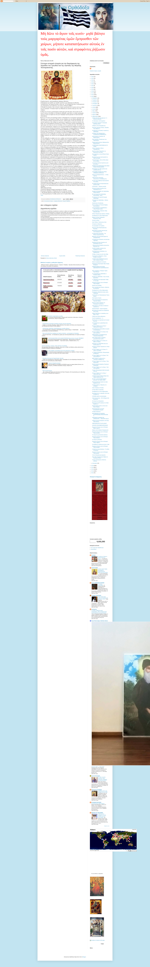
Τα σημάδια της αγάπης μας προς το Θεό (100, 444)
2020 (92, 87)
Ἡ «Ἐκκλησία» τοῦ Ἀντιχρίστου (98, 120)
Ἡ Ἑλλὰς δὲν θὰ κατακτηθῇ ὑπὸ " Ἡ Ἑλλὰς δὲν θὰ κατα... (99, 119)
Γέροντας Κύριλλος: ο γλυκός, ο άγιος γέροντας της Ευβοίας (54, 345)
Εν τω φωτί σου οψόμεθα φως (97, 547)
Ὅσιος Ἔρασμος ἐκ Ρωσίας (98, 387)
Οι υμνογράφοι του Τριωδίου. (98, 225)
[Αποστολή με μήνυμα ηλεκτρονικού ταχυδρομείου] (66, 199)
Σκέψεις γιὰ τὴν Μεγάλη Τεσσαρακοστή (100, 430)
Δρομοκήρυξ (93, 549)
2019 (92, 89)
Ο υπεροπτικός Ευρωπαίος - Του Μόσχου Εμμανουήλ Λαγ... (99, 234)
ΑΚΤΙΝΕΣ (93, 555)
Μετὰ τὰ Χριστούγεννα (47, 370)
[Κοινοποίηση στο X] (69, 199)
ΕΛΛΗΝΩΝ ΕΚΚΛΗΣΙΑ (96, 802)
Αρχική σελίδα (62, 255)
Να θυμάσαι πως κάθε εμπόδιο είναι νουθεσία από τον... (99, 169)
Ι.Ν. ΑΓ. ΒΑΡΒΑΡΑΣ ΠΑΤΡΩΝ (97, 582)
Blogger (84, 956)
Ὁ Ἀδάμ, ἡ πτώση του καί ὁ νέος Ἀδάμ (100, 254)
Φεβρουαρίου (95, 116)
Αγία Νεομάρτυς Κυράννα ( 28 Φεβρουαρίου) (98, 137)
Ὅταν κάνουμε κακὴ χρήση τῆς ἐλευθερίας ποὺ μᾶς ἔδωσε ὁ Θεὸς (103, 597)
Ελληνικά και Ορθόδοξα (65, 7)
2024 (92, 80)
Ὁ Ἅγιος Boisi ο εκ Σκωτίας (98, 389)
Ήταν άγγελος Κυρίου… (97, 298)
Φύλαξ (104, 509)
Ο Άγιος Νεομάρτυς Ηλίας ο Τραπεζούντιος (98, 149)
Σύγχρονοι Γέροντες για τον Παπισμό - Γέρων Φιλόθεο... (100, 432)
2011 (92, 471)
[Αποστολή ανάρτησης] (64, 199)
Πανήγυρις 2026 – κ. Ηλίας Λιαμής (97, 766)
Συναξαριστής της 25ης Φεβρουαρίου (100, 290)
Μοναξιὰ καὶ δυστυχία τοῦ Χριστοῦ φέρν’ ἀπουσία (53, 358)
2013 (92, 467)
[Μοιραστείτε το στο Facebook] (71, 199)
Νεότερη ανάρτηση (45, 255)
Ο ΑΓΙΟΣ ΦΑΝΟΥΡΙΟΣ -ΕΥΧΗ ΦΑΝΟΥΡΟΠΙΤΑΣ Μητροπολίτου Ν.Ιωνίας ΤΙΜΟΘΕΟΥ (66, 338)
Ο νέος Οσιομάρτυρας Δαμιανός (99, 455)
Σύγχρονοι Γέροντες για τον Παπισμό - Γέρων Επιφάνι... (100, 447)
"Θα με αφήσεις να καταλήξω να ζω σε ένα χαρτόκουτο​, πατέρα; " (61, 350)
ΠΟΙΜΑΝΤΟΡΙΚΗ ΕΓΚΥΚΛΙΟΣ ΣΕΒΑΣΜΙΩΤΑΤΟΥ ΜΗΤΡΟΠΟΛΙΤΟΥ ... (100, 268)
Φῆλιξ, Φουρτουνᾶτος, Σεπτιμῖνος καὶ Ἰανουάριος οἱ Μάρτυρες (99, 508)
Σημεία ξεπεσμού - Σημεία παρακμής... (100, 308)
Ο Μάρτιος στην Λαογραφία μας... (99, 125)
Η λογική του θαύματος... (97, 224)
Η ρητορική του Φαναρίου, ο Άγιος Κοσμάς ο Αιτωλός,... (99, 256)
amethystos (94, 609)
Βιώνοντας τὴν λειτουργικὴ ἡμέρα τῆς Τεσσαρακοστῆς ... (100, 237)
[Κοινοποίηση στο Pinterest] (72, 199)
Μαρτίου (94, 114)
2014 (92, 465)
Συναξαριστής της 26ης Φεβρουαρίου (100, 215)
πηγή (42, 195)
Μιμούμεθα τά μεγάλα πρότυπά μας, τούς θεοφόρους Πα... (99, 231)
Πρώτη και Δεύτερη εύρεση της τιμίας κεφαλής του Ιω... (100, 382)
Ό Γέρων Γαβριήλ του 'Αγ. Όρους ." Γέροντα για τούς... (99, 374)
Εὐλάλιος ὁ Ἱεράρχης (98, 506)
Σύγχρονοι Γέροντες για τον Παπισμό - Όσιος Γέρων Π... (100, 428)
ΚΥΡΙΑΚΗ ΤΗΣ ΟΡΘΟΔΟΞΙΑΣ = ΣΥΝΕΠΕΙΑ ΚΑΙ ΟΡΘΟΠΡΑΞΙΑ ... (99, 134)
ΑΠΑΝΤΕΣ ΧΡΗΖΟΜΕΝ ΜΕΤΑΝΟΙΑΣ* (100, 425)
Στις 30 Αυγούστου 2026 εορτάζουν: (98, 803)
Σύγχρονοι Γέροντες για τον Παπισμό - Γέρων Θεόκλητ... (100, 437)
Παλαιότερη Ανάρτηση (80, 255)
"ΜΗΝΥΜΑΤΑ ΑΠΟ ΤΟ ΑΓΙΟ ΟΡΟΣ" (99, 423)
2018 (92, 91)
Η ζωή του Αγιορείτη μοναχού (54, 363)
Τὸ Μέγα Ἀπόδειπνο (96, 411)
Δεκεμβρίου (94, 98)
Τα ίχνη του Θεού (95, 220)
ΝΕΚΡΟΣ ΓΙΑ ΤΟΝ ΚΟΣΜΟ (97, 812)
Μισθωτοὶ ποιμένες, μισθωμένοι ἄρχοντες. (52, 262)
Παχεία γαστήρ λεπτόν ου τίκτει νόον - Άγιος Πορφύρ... (100, 406)
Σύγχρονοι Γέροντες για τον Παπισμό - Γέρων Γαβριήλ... (100, 442)
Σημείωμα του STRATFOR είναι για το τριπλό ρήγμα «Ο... (100, 344)
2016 (92, 94)
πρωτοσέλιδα (94, 873)
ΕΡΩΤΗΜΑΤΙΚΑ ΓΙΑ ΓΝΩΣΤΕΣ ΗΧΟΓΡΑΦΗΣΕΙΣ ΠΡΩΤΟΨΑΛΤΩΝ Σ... (100, 414)
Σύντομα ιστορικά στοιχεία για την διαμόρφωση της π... (99, 189)
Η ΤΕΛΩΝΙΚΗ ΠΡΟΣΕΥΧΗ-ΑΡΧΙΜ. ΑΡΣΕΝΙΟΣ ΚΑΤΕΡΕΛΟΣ (99, 172)
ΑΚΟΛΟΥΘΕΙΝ (94, 567)
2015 (92, 96)
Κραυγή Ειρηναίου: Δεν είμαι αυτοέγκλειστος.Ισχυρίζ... (98, 409)
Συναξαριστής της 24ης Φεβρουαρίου (100, 391)
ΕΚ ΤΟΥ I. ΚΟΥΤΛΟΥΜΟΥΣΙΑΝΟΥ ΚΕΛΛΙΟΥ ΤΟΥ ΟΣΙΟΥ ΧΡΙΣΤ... (99, 379)
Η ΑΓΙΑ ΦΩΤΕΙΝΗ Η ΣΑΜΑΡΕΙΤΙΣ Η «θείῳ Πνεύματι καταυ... (99, 208)
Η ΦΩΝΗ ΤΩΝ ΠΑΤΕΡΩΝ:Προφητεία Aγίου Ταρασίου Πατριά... (100, 259)
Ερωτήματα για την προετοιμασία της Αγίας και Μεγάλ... (100, 158)
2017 (92, 92)
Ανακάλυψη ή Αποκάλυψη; (97, 203)
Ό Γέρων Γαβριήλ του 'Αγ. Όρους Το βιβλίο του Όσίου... (99, 341)
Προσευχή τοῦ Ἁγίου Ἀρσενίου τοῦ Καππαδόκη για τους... (99, 243)
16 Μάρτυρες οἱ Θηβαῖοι (101, 505)
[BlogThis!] (68, 199)
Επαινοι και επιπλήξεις (97, 285)
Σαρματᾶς (105, 504)
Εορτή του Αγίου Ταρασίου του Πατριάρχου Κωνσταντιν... (98, 303)
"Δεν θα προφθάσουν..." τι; (97, 318)
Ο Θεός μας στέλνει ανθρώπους (98, 316)
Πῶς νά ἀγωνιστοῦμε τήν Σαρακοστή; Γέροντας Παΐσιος (100, 300)
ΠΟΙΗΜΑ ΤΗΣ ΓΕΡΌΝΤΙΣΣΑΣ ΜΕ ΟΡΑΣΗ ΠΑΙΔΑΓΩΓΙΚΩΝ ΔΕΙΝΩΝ (100, 166)
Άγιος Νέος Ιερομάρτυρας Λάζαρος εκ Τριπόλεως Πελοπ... (100, 457)
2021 (92, 85)
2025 (92, 78)
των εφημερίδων (100, 873)
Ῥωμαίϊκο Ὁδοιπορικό (96, 595)
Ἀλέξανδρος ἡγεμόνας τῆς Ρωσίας (99, 510)
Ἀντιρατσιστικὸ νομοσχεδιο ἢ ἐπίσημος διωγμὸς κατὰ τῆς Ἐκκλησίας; (57, 323)
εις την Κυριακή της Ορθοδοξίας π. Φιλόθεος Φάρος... (99, 274)
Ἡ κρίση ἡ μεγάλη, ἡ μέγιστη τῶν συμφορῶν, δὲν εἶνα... (99, 249)
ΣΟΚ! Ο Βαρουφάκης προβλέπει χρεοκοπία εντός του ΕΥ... (99, 338)
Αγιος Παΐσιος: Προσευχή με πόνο (99, 222)
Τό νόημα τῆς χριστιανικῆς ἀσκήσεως (100, 434)
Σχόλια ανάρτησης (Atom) (51, 258)
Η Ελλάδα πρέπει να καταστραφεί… (99, 396)
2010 (92, 472)
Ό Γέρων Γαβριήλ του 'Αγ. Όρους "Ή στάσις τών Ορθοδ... (99, 350)
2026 (92, 76)
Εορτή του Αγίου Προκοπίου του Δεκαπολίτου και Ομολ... (99, 152)
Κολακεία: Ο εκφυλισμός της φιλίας (55, 316)
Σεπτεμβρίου (95, 103)
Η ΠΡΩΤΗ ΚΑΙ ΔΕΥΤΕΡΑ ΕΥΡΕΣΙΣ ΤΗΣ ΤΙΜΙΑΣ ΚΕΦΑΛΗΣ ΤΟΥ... (100, 376)
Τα (91, 873)
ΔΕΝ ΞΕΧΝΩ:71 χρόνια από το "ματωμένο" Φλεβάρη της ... (98, 359)
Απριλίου (94, 112)
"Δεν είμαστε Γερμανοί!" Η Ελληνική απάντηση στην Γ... (99, 123)
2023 (92, 82)
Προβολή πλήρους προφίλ (95, 70)
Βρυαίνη (94, 505)
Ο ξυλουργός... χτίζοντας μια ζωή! (99, 186)
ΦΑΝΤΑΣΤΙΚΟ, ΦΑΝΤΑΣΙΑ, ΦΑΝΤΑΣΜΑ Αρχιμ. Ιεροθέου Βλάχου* (56, 328)
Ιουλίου (94, 107)
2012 (92, 469)
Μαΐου (93, 111)
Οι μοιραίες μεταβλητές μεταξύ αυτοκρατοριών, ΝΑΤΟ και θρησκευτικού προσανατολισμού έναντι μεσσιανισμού (99, 611)
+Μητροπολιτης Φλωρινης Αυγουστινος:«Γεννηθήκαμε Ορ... (99, 178)
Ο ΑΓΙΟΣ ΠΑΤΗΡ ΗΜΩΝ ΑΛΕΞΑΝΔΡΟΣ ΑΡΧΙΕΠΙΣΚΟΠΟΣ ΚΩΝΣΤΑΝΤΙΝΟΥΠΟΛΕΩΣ (103, 571)
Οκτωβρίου (94, 101)
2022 (92, 83)
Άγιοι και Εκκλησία (95, 775)
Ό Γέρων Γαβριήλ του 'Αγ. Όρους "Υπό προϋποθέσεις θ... (100, 356)
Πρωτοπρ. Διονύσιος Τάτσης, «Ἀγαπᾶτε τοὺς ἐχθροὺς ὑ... (100, 128)
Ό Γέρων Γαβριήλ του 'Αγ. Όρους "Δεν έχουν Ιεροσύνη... (100, 332)
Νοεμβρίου (94, 100)
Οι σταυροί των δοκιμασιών (98, 401)
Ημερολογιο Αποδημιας (96, 789)
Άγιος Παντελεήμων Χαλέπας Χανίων (99, 620)
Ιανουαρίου (94, 463)
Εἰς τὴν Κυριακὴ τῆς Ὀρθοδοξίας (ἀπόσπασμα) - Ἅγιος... (99, 195)
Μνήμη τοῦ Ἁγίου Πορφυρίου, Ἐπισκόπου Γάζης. (98, 218)
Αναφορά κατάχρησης (96, 476)
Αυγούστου (94, 105)
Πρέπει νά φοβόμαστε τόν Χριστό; (99, 261)
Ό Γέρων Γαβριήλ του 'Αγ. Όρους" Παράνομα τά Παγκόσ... (99, 326)
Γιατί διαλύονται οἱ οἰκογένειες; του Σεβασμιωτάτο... (99, 252)
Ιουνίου (94, 109)
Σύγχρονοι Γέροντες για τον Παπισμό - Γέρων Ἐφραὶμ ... (100, 283)
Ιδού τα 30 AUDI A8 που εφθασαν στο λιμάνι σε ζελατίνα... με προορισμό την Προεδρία (61, 333)
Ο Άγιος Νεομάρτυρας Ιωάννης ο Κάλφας (100, 213)
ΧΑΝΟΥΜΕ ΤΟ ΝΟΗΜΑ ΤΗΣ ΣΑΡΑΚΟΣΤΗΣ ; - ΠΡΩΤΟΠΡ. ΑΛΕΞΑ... (100, 418)
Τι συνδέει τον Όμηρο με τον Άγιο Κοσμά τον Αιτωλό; (102, 557)
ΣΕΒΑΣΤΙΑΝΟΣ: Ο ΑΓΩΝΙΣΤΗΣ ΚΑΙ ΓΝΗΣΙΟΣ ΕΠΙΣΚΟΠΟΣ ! (99, 335)
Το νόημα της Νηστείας (97, 439)
